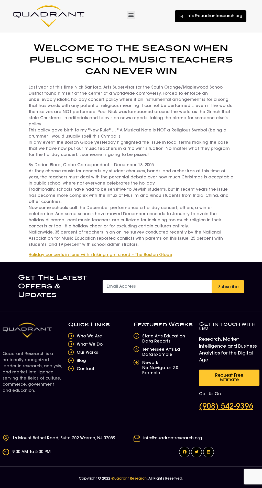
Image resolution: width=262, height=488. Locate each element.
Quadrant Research (129, 479)
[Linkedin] (208, 452)
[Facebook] (184, 452)
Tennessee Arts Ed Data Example (161, 352)
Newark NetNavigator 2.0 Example (160, 368)
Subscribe (228, 287)
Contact (85, 369)
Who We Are (89, 336)
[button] (131, 15)
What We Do (90, 345)
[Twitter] (196, 452)
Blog (81, 361)
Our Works (87, 353)
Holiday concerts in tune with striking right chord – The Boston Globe (100, 255)
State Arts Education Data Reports (163, 339)
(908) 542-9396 (226, 407)
